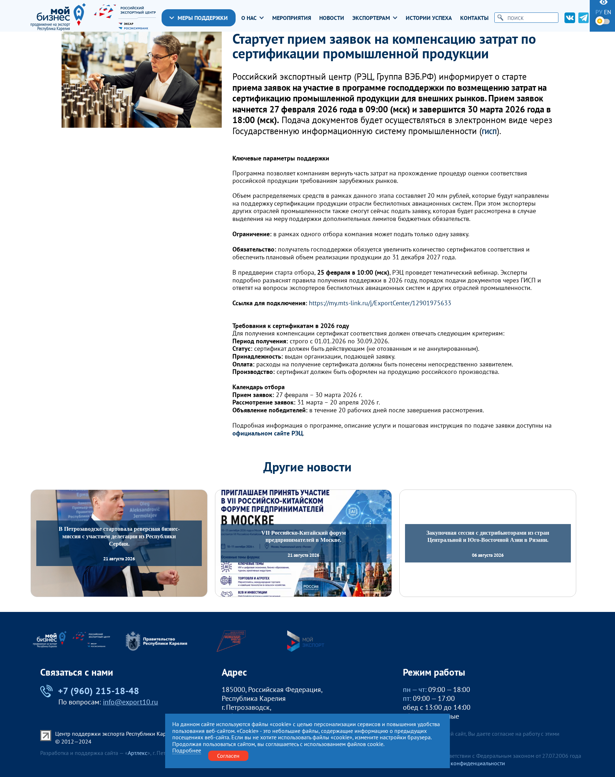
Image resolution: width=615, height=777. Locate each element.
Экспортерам (371, 18)
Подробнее (186, 750)
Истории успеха (429, 18)
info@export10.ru (130, 701)
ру (598, 12)
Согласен (228, 755)
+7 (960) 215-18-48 (98, 691)
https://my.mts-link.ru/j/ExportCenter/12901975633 (380, 303)
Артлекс (137, 752)
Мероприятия (291, 18)
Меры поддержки (203, 17)
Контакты (474, 18)
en (607, 12)
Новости (331, 18)
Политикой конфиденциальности (463, 763)
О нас (249, 18)
